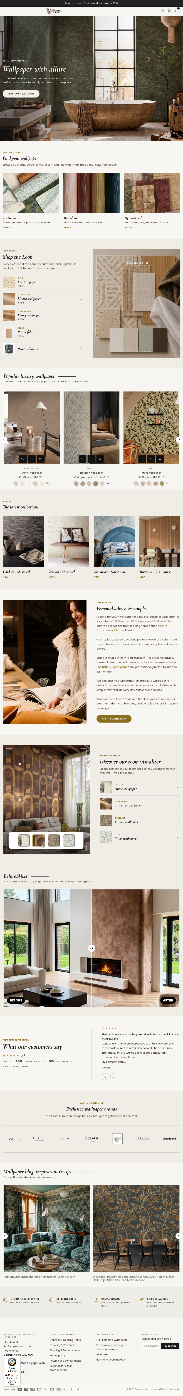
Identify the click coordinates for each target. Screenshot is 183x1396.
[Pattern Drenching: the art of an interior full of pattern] (47, 1228)
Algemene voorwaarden (110, 1359)
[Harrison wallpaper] (92, 427)
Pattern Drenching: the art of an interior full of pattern (39, 1277)
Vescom (91, 468)
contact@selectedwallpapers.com (25, 1363)
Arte (164, 626)
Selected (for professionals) (61, 1368)
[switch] (12, 1382)
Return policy (57, 1355)
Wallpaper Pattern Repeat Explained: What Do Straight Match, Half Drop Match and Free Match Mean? (134, 1278)
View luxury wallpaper (21, 93)
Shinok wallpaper (31, 472)
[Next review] (113, 1076)
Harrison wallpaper (91, 472)
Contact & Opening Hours (65, 1340)
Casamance (31, 468)
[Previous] (4, 440)
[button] (176, 11)
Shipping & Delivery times (65, 1350)
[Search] (162, 11)
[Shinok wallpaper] (32, 427)
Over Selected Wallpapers (111, 1340)
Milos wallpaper (151, 472)
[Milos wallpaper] (151, 427)
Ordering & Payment (62, 1345)
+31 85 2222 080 (23, 1355)
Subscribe (170, 1345)
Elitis (151, 468)
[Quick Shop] (32, 459)
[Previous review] (105, 1076)
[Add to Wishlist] (23, 459)
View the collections (114, 718)
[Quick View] (40, 459)
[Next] (179, 440)
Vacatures (102, 1354)
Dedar (131, 630)
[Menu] (5, 11)
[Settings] (169, 11)
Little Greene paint (114, 667)
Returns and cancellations (65, 1360)
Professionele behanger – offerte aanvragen (111, 1347)
